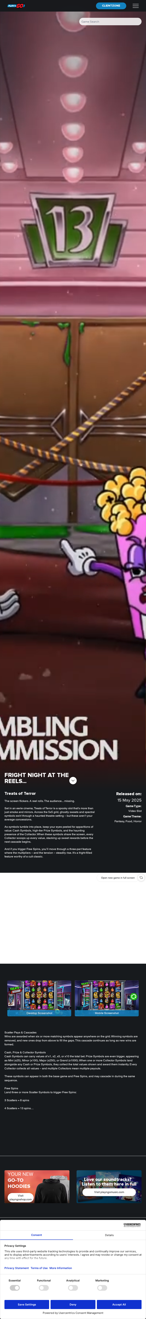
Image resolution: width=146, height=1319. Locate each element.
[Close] (141, 877)
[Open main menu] (135, 6)
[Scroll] (73, 780)
